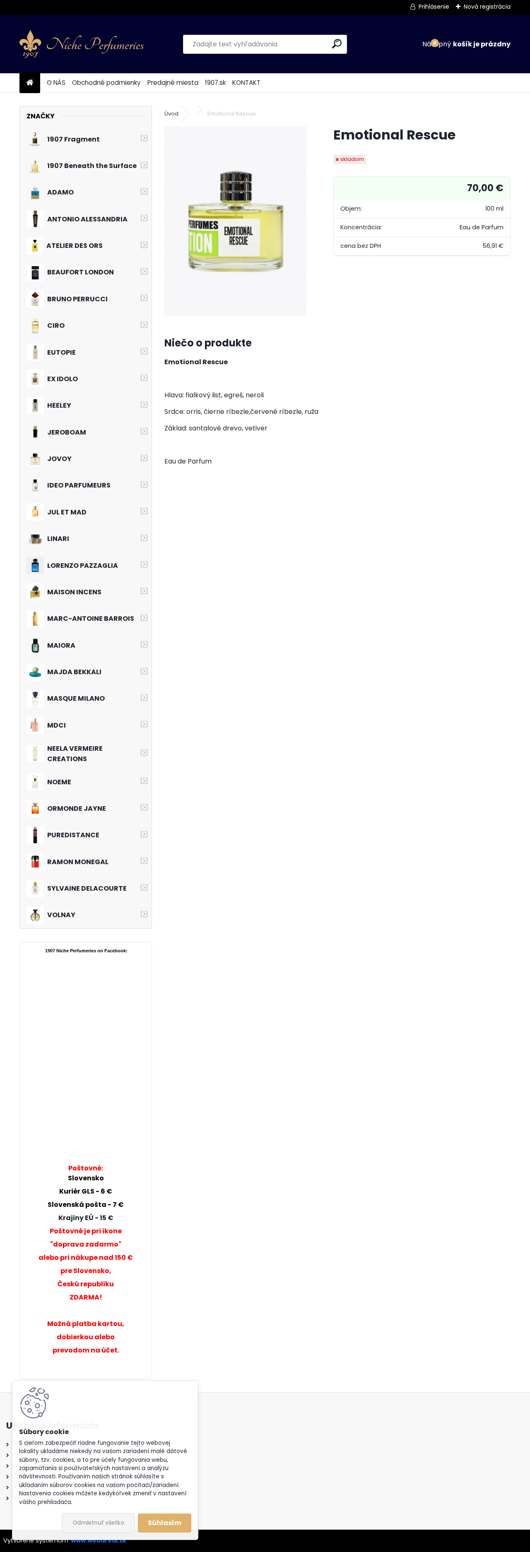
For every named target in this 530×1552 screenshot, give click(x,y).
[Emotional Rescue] (235, 221)
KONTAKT (246, 82)
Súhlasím (164, 1523)
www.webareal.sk (98, 1540)
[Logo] (81, 44)
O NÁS (56, 82)
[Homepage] (29, 83)
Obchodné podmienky (106, 82)
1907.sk (215, 82)
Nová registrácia (487, 6)
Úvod (171, 114)
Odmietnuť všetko (98, 1523)
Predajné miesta (172, 82)
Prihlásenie (434, 6)
